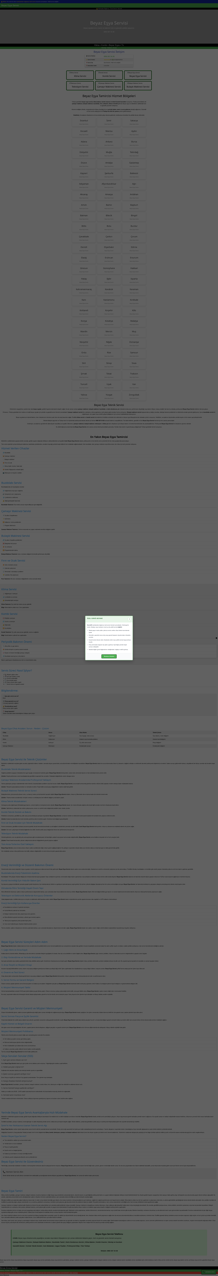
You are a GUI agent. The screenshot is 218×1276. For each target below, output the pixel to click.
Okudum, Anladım (109, 656)
